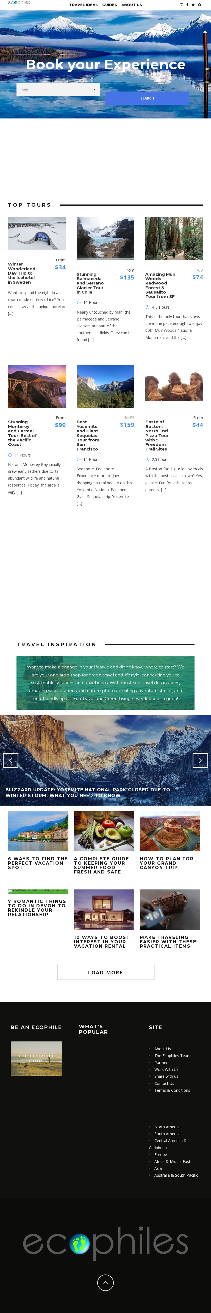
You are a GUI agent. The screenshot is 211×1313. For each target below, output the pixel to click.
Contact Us (164, 1083)
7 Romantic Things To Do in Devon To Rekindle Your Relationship (37, 908)
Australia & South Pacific (176, 1175)
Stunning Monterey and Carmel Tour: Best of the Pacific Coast (22, 433)
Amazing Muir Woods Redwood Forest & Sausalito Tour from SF (160, 285)
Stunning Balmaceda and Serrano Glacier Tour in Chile (90, 283)
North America (167, 1126)
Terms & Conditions (172, 1090)
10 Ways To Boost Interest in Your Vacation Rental (102, 942)
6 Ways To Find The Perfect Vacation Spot (38, 863)
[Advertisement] (105, 159)
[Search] (199, 5)
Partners (162, 1062)
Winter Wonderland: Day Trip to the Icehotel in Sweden (22, 272)
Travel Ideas (83, 4)
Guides (109, 4)
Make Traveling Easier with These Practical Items (168, 942)
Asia (158, 1168)
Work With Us (166, 1069)
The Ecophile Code (36, 1058)
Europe (160, 1154)
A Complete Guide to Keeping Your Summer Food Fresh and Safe (101, 865)
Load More (105, 972)
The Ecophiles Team (172, 1055)
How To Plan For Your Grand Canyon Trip (167, 863)
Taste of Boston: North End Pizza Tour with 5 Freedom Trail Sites (157, 435)
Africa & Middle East (172, 1161)
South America (167, 1133)
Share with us (166, 1076)
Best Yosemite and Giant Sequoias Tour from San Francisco (88, 435)
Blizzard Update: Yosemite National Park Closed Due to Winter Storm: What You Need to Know (87, 792)
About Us (131, 4)
